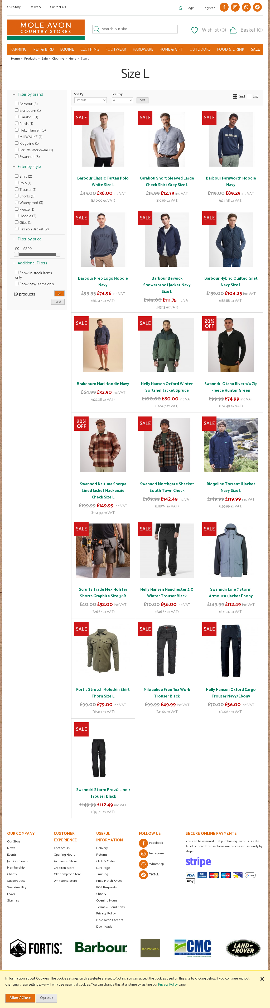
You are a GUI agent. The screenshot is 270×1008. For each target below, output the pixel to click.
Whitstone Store (65, 881)
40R (236, 688)
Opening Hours (64, 854)
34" (172, 679)
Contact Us (58, 7)
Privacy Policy (106, 913)
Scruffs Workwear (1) (35, 150)
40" (166, 688)
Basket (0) (251, 30)
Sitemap (13, 900)
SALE (255, 49)
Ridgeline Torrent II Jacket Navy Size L (231, 487)
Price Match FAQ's (109, 881)
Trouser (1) (27, 189)
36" (184, 679)
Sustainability (16, 887)
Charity (12, 874)
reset (58, 301)
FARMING (18, 49)
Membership (16, 867)
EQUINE (67, 49)
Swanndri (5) (29, 156)
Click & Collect (106, 861)
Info (103, 199)
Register (208, 8)
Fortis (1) (25, 124)
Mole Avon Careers (109, 920)
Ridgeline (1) (28, 143)
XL (233, 177)
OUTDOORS (200, 49)
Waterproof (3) (30, 203)
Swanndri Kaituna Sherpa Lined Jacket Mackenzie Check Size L (103, 491)
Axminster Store (65, 861)
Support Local (16, 881)
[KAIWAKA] (123, 948)
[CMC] (166, 948)
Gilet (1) (25, 222)
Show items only (33, 275)
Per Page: (118, 94)
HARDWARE (143, 49)
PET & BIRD (43, 49)
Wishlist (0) (214, 30)
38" (155, 688)
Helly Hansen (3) (32, 130)
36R (224, 688)
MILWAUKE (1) (30, 137)
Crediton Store (64, 868)
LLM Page (103, 868)
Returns (102, 854)
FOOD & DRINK (230, 49)
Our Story (14, 7)
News (11, 848)
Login (191, 8)
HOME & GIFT (171, 49)
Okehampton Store (67, 874)
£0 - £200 (23, 248)
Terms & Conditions (110, 907)
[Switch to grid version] (235, 96)
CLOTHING (89, 49)
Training (102, 874)
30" (149, 679)
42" (178, 688)
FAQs (11, 894)
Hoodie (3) (27, 216)
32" (161, 679)
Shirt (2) (25, 176)
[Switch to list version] (249, 96)
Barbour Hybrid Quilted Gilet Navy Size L (231, 281)
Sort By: (79, 94)
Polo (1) (24, 183)
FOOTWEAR (115, 49)
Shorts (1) (26, 196)
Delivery (35, 7)
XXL (245, 177)
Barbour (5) (28, 104)
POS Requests (106, 887)
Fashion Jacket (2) (33, 229)
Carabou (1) (28, 117)
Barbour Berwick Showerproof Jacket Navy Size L (167, 285)
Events (12, 854)
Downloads (104, 926)
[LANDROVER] (216, 948)
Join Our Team (17, 861)
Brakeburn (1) (29, 110)
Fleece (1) (26, 209)
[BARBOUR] (74, 948)
